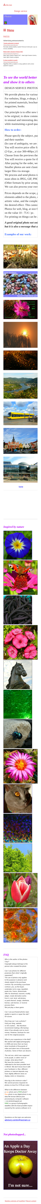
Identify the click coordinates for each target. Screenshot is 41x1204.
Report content (31, 1201)
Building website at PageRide (15, 1201)
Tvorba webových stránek (11, 44)
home (21, 486)
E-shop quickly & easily (10, 61)
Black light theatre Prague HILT (13, 52)
